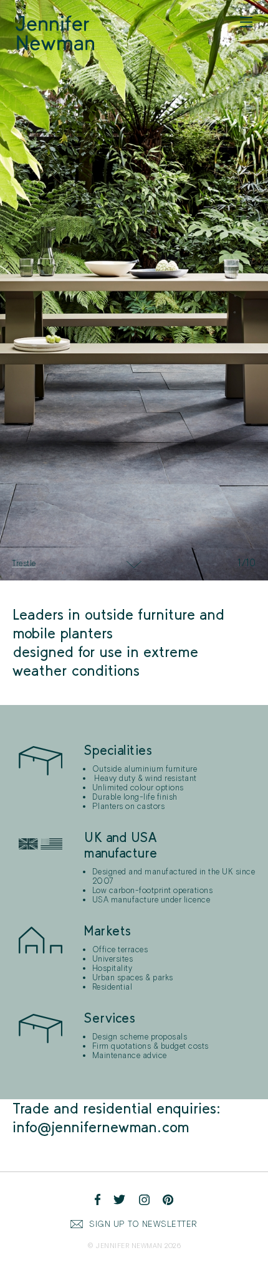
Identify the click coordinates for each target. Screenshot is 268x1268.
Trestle (24, 563)
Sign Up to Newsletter (143, 1224)
